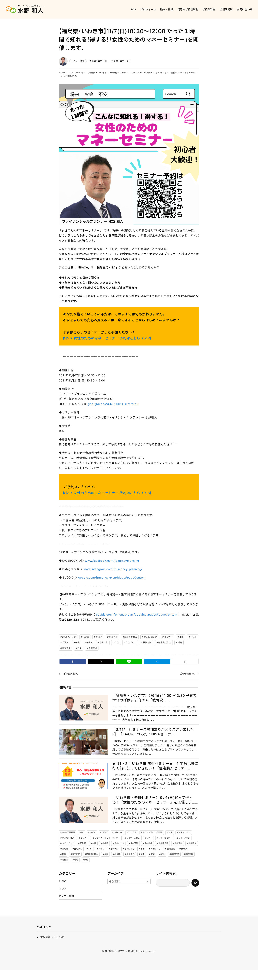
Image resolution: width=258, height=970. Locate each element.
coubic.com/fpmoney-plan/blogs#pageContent (112, 577)
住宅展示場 (163, 843)
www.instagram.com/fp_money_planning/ (113, 569)
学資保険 (103, 642)
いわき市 (113, 637)
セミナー (168, 637)
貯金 (79, 648)
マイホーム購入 (133, 838)
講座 (142, 854)
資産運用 (189, 854)
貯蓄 (153, 854)
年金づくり (131, 642)
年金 (117, 642)
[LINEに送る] (129, 661)
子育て (89, 642)
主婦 (181, 637)
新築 (64, 854)
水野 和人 (31, 10)
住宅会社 (148, 843)
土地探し (78, 849)
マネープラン (184, 838)
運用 (76, 859)
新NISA (184, 849)
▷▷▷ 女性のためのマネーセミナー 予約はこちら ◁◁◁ (107, 338)
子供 (77, 642)
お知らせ (64, 881)
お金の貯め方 (130, 637)
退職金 (65, 859)
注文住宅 (76, 854)
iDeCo (86, 637)
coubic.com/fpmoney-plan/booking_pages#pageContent (136, 614)
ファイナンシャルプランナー (107, 838)
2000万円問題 (69, 637)
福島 (180, 642)
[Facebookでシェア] (72, 661)
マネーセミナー (165, 838)
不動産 (83, 843)
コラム (63, 888)
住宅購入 (192, 843)
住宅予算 (134, 843)
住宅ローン (119, 843)
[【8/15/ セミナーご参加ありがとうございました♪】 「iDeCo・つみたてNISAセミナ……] (83, 742)
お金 (170, 832)
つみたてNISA (150, 637)
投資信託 (147, 642)
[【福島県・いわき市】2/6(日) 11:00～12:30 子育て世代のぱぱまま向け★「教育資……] (83, 708)
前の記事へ (70, 674)
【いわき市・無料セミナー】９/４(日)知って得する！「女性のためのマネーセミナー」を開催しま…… (155, 800)
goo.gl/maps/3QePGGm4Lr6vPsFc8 (113, 404)
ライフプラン (68, 843)
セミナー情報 (78, 61)
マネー (149, 838)
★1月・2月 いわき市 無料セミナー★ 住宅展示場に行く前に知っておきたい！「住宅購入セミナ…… (155, 766)
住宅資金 (178, 843)
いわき (99, 637)
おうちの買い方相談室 (152, 832)
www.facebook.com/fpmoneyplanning (112, 560)
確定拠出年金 (164, 642)
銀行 (86, 859)
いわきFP (118, 832)
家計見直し (129, 849)
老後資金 (66, 648)
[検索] (195, 883)
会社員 (193, 637)
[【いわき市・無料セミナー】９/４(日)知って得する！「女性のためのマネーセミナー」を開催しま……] (83, 810)
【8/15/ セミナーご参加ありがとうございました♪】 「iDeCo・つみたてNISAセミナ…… (153, 732)
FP (82, 832)
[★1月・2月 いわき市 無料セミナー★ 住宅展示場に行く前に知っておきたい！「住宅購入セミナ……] (83, 776)
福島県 (117, 854)
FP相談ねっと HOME (52, 937)
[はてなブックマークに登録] (157, 661)
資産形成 (92, 648)
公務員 (65, 642)
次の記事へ (187, 674)
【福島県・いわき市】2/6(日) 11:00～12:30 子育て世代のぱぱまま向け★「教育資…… (154, 697)
